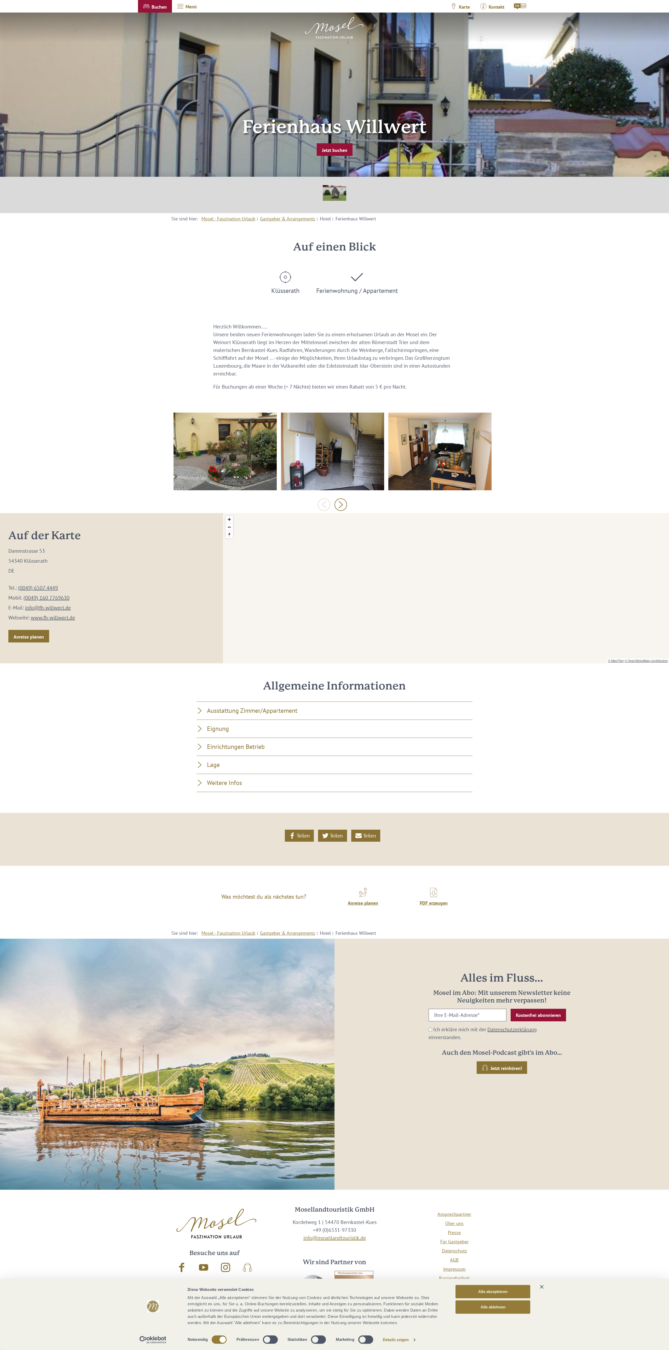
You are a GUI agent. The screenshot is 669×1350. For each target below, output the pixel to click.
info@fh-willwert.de (48, 607)
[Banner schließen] (542, 1287)
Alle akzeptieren (492, 1291)
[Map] (446, 588)
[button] (155, 6)
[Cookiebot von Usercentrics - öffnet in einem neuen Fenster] (153, 1340)
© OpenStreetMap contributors (646, 660)
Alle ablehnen (493, 1307)
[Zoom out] (229, 527)
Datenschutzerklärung (512, 1029)
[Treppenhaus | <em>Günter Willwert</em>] (332, 451)
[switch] (270, 1339)
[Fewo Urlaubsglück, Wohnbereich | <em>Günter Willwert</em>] (440, 451)
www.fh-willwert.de (53, 617)
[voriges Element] (324, 504)
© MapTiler (616, 660)
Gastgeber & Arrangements (287, 219)
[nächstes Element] (340, 504)
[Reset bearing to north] (229, 534)
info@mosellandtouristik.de (334, 1237)
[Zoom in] (229, 519)
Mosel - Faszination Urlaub (228, 219)
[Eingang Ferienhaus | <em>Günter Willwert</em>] (225, 451)
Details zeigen (396, 1339)
